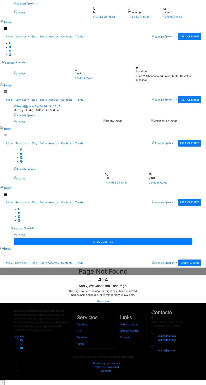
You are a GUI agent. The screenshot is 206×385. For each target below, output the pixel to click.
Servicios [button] (21, 36)
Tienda (79, 36)
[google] (106, 55)
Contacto (67, 36)
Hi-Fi (79, 331)
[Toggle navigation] (5, 28)
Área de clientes (129, 331)
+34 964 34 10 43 (104, 16)
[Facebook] (106, 43)
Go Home (103, 301)
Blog (34, 36)
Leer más (19, 336)
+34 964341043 (167, 336)
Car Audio (82, 324)
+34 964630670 (167, 340)
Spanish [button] (31, 3)
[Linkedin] (106, 51)
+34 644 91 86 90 (139, 16)
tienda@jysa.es (173, 16)
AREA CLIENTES (190, 36)
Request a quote (190, 262)
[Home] (19, 12)
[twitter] (106, 47)
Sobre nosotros (49, 36)
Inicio (9, 36)
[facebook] (45, 340)
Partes (80, 343)
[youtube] (45, 348)
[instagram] (45, 344)
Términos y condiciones (106, 363)
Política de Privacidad (106, 367)
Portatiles (82, 337)
